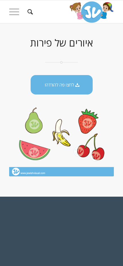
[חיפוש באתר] (29, 11)
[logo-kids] (72, 11)
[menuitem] (29, 11)
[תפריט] (16, 11)
